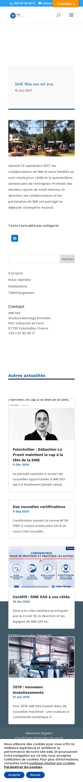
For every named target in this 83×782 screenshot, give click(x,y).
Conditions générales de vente (39, 738)
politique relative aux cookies (52, 763)
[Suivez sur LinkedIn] (14, 238)
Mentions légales (39, 733)
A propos (15, 273)
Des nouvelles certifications (39, 506)
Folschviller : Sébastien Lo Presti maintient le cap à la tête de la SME (38, 454)
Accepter (14, 775)
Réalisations (17, 286)
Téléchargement (21, 293)
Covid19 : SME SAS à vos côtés (41, 596)
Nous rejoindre (19, 280)
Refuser (35, 775)
